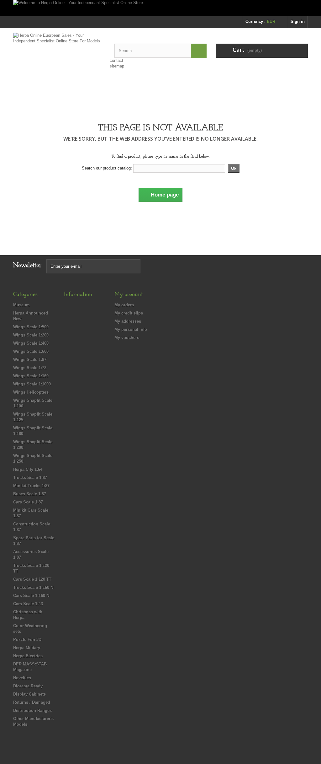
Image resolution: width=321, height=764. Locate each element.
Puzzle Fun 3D (27, 639)
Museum (21, 305)
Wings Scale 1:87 (29, 359)
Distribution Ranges (32, 710)
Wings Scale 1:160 (31, 376)
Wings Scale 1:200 (31, 335)
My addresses (127, 321)
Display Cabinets (29, 694)
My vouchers (126, 337)
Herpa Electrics (28, 656)
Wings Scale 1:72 (29, 367)
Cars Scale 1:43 (28, 603)
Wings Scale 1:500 (31, 327)
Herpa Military (26, 647)
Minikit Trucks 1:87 (31, 485)
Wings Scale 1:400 (31, 343)
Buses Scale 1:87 (29, 494)
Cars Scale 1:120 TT (32, 579)
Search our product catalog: (107, 168)
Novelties (22, 677)
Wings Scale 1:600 (31, 351)
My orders (124, 305)
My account (128, 295)
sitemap (117, 66)
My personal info (130, 329)
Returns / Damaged (31, 702)
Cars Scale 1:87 (28, 502)
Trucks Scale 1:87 (30, 477)
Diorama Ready (28, 686)
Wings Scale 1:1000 (32, 384)
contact (116, 60)
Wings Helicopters (31, 392)
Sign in (298, 21)
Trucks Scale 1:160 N (33, 587)
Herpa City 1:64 (27, 469)
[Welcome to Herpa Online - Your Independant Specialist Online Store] (160, 8)
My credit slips (128, 313)
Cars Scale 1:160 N (31, 595)
